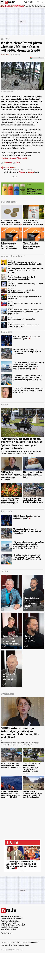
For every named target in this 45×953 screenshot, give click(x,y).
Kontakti (27, 945)
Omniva (16, 163)
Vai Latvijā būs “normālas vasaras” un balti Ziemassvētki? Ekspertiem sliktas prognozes (25, 271)
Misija (14, 942)
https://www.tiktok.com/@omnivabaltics (14, 158)
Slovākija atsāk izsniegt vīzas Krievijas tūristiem (24, 304)
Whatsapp (31, 172)
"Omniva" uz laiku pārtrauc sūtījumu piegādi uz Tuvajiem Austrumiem (31, 246)
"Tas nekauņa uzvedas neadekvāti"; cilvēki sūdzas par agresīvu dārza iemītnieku (10, 501)
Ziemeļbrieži (6, 163)
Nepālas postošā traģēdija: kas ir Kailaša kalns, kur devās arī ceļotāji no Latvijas (32, 794)
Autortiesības (4, 945)
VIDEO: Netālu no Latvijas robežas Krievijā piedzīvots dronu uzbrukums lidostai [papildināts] (25, 312)
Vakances (21, 945)
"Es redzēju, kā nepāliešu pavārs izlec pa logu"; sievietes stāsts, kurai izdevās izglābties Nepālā (27, 377)
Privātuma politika (22, 942)
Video (5, 571)
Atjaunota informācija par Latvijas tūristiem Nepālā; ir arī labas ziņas (27, 351)
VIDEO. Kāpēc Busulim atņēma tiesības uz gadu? (26, 337)
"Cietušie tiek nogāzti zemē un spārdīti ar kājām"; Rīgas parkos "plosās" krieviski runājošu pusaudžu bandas (21, 443)
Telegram (22, 172)
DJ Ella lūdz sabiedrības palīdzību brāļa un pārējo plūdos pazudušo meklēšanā (28, 390)
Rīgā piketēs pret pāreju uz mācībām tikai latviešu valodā (25, 298)
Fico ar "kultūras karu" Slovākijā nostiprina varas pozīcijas (21, 278)
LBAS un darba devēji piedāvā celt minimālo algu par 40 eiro (22, 291)
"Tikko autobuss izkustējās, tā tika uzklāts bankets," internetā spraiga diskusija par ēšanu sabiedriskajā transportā (28, 365)
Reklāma (9, 942)
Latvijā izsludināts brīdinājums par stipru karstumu (25, 284)
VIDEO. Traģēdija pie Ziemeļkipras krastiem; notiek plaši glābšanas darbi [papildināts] (11, 794)
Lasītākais (6, 331)
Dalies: (14, 177)
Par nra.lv (3, 942)
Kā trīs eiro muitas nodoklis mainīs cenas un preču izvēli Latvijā (10, 222)
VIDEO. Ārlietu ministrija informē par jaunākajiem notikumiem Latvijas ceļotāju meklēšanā (11, 476)
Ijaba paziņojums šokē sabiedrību (21, 319)
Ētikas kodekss (13, 945)
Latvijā (7, 39)
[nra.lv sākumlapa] (10, 2)
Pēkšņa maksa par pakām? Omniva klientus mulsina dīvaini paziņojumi (9, 246)
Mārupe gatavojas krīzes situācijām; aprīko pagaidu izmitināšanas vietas (33, 475)
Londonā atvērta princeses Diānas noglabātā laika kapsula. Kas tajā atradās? (25, 263)
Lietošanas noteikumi (33, 942)
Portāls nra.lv (5, 54)
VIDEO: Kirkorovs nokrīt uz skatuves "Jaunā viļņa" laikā (23, 326)
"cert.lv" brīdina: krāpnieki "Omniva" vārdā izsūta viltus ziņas (33, 222)
